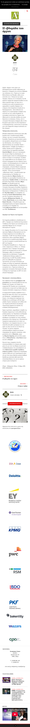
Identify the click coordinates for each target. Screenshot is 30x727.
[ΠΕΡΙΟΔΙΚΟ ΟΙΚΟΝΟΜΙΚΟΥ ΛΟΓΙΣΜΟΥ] (15, 14)
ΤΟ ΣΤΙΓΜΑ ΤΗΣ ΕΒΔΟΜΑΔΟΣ (11, 23)
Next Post (24, 383)
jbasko (15, 62)
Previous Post (7, 376)
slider (13, 678)
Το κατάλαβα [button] (25, 4)
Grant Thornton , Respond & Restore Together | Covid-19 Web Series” (18, 682)
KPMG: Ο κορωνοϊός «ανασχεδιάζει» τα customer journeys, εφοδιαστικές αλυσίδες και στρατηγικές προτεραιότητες (18, 695)
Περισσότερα (15, 6)
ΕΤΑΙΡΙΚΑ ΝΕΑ (19, 678)
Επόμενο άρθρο (23, 386)
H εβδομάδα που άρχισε (9, 379)
